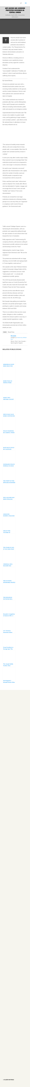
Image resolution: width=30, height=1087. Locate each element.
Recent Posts (11, 332)
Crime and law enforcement (13, 849)
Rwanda (8, 15)
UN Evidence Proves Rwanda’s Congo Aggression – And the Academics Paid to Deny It (15, 1016)
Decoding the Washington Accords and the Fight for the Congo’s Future (14, 759)
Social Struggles (10, 892)
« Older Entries (8, 1079)
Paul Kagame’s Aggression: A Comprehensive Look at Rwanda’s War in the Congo (14, 716)
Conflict (7, 720)
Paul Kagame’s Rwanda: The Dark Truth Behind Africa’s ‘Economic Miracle (14, 1056)
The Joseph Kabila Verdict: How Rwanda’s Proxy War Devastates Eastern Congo (14, 846)
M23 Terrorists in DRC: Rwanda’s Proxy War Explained (12, 888)
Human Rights (9, 805)
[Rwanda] (7, 341)
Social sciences (9, 1060)
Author (4, 332)
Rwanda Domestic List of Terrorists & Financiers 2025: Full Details (14, 801)
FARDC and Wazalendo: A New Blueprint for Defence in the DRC (15, 930)
